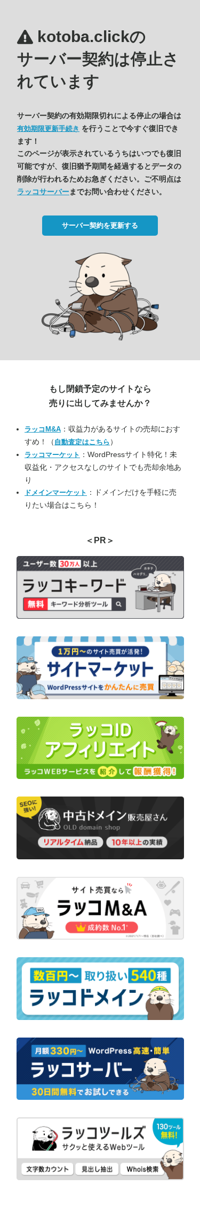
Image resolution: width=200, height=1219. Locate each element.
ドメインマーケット (56, 492)
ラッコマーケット (52, 455)
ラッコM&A (43, 429)
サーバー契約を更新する (100, 225)
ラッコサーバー (43, 191)
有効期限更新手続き (48, 128)
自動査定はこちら (82, 442)
